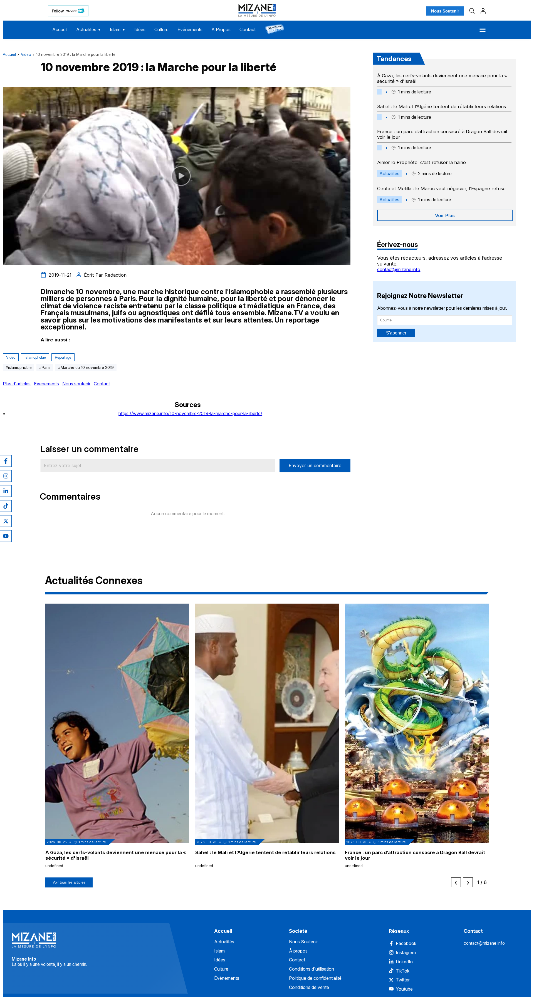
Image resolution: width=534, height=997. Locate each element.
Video (26, 54)
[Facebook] (6, 461)
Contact (247, 29)
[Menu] (482, 30)
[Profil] (483, 11)
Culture (161, 29)
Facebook (406, 943)
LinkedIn (404, 961)
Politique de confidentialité (315, 978)
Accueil (59, 29)
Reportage (63, 357)
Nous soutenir (76, 383)
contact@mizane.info (398, 269)
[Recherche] (472, 11)
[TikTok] (6, 506)
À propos (298, 951)
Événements (189, 29)
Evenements (46, 383)
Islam (117, 29)
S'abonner (396, 333)
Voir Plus (445, 215)
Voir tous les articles (69, 882)
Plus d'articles (17, 383)
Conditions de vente (309, 987)
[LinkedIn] (6, 491)
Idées (139, 29)
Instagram (406, 952)
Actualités (88, 29)
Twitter (403, 980)
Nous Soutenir (445, 11)
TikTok (402, 971)
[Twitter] (6, 521)
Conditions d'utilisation (311, 969)
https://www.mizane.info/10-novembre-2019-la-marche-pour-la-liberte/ (190, 413)
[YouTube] (6, 536)
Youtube (404, 989)
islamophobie (35, 357)
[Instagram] (6, 476)
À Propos (221, 29)
